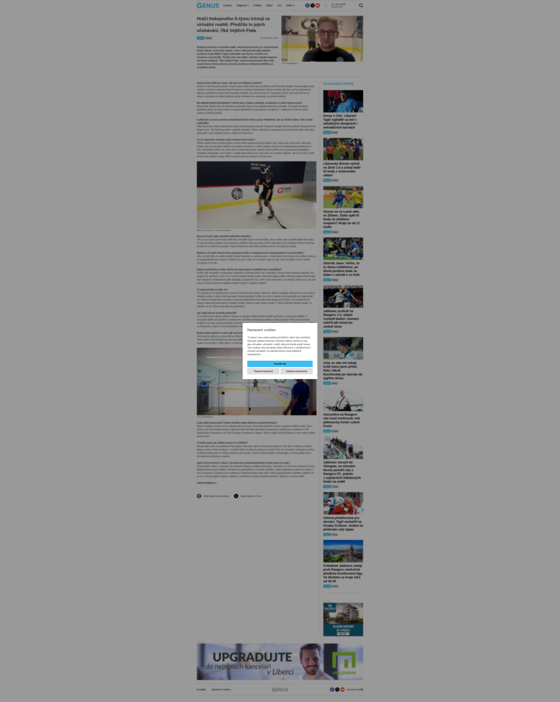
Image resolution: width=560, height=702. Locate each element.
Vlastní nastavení (263, 371)
